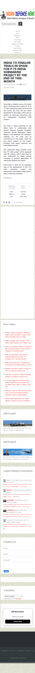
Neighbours (17, 35)
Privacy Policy (14, 658)
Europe (17, 46)
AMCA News (17, 48)
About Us (18, 52)
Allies (17, 37)
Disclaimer (20, 651)
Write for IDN (17, 50)
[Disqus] (17, 236)
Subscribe (18, 621)
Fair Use (22, 658)
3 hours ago (25, 506)
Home (18, 31)
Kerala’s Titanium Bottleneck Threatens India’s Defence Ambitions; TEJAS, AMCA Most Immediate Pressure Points (18, 335)
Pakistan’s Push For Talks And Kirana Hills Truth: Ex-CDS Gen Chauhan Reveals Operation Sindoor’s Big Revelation (18, 393)
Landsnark (10, 500)
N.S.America (17, 40)
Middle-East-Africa (17, 44)
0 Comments (18, 202)
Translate (18, 599)
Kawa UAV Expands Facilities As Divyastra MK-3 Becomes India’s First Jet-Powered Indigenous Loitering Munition (18, 349)
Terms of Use (29, 651)
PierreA (9, 490)
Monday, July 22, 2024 (11, 84)
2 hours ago (24, 486)
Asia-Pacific (17, 42)
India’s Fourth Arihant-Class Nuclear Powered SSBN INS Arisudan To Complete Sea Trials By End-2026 (16, 357)
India (17, 33)
